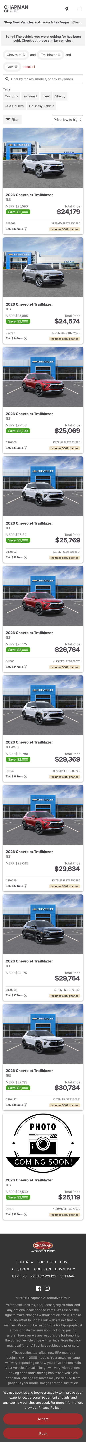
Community (65, 1269)
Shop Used (47, 1262)
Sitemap (67, 1276)
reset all (29, 67)
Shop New (25, 1262)
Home (65, 1262)
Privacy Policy (43, 1276)
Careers (19, 1276)
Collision (42, 1269)
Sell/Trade (20, 1269)
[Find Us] (66, 9)
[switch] (79, 9)
